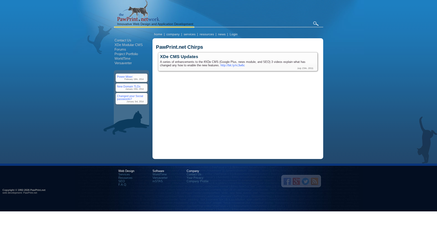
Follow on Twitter (305, 181)
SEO (121, 181)
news (222, 34)
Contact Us (122, 40)
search (316, 23)
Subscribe (314, 181)
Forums (120, 49)
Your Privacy (195, 177)
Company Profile (197, 181)
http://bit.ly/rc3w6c (233, 65)
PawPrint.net (30, 192)
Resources (125, 177)
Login (234, 34)
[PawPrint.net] (138, 20)
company (173, 34)
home (158, 34)
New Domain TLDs (128, 86)
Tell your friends (287, 181)
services (190, 34)
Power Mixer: (125, 76)
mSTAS (157, 181)
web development (12, 192)
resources (207, 34)
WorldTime (122, 58)
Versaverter (123, 63)
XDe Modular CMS (128, 45)
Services (124, 174)
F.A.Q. (122, 184)
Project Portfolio (126, 54)
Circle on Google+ (296, 181)
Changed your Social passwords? (130, 97)
